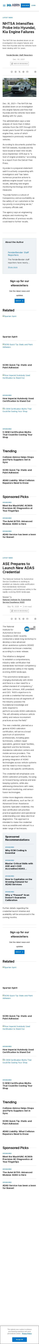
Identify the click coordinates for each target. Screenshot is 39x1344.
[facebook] (12, 72)
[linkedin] (16, 72)
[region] (19, 1335)
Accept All (19, 1339)
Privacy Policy (27, 1333)
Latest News (8, 17)
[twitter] (19, 72)
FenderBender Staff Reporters (19, 55)
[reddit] (23, 72)
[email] (27, 72)
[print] (35, 72)
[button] (4, 5)
